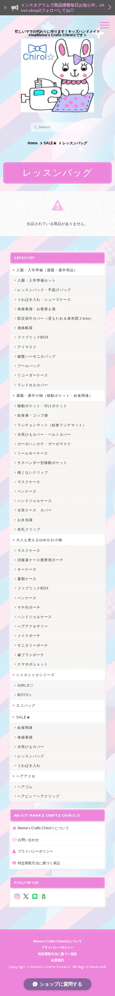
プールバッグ (28, 366)
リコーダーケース (32, 375)
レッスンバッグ (30, 756)
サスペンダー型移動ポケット (42, 463)
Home (33, 143)
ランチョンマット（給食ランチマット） (51, 425)
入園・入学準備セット (36, 280)
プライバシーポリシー (35, 851)
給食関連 (25, 727)
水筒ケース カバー (34, 510)
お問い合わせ (28, 840)
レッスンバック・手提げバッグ (44, 290)
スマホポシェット (32, 664)
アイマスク (27, 347)
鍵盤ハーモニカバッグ (36, 356)
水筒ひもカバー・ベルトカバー (44, 434)
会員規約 (57, 960)
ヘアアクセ (25, 776)
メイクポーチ (28, 635)
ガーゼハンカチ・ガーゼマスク (44, 444)
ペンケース (27, 491)
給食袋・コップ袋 (32, 415)
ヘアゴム (25, 787)
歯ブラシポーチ (30, 655)
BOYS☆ (24, 695)
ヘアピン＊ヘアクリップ (38, 796)
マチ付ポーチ (28, 607)
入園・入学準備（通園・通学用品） (47, 270)
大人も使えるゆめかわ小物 (39, 540)
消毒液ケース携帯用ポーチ (40, 560)
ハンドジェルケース (34, 501)
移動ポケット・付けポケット (42, 406)
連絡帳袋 (25, 328)
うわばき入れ (28, 765)
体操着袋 (25, 737)
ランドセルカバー (32, 385)
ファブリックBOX (33, 337)
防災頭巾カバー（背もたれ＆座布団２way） (55, 318)
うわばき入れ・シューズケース (44, 299)
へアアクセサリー (32, 626)
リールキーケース (32, 453)
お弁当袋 (25, 520)
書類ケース (27, 579)
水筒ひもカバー (30, 747)
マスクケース (28, 482)
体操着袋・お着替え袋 (36, 309)
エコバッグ (25, 705)
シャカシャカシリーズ (35, 675)
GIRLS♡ (25, 685)
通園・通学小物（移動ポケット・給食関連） (54, 395)
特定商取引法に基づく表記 (39, 863)
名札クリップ (28, 529)
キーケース (27, 569)
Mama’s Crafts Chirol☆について (43, 828)
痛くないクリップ (32, 472)
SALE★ (50, 143)
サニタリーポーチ (32, 645)
